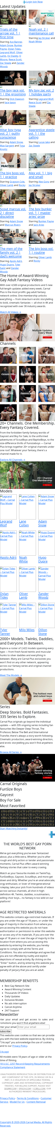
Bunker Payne (46, 221)
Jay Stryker (44, 38)
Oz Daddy (12, 56)
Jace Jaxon (10, 102)
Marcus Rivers (13, 224)
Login (29, 1)
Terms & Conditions (28, 1098)
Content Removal (36, 1101)
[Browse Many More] (46, 412)
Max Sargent (7, 145)
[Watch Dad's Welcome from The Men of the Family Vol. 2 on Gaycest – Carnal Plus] (13, 236)
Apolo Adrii (16, 261)
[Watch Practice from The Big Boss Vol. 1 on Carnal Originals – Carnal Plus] (13, 160)
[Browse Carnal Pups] (8, 412)
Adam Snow (6, 45)
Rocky (22, 185)
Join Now (38, 1)
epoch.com (25, 1088)
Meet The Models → (11, 675)
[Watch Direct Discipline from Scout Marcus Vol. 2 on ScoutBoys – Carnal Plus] (13, 196)
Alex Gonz (43, 181)
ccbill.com (39, 1088)
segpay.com (10, 1088)
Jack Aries (39, 224)
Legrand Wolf (7, 52)
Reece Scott (15, 59)
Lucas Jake (44, 142)
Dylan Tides (14, 49)
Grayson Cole (17, 181)
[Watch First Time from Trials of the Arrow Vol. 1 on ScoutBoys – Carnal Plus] (13, 17)
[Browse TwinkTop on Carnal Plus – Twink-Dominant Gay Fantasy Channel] (46, 393)
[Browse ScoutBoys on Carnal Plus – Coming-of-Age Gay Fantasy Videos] (46, 374)
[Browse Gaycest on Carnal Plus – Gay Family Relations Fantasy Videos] (8, 355)
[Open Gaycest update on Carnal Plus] (13, 245)
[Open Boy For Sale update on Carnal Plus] (13, 86)
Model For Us (17, 1101)
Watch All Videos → (10, 312)
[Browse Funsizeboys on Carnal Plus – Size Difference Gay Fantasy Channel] (27, 355)
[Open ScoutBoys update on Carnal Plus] (13, 26)
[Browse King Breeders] (27, 412)
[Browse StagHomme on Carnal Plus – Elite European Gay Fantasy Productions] (8, 393)
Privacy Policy (7, 1098)
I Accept (4, 1051)
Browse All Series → (11, 752)
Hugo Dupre (7, 264)
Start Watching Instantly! (13, 828)
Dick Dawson (17, 99)
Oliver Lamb (6, 185)
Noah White (35, 41)
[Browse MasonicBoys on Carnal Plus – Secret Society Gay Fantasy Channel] (27, 393)
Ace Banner (16, 41)
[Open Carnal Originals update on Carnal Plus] (13, 169)
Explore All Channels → (12, 459)
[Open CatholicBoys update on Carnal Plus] (13, 126)
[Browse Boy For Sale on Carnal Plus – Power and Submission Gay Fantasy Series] (27, 374)
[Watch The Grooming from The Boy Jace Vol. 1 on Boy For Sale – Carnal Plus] (13, 78)
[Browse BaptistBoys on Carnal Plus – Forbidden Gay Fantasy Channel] (46, 355)
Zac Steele (5, 63)
